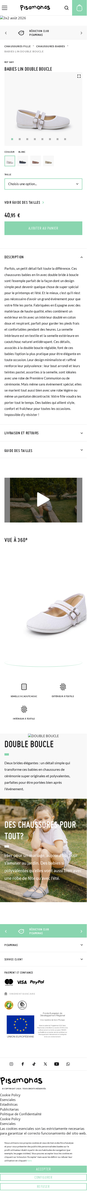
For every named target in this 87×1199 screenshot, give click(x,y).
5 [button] (42, 139)
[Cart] (79, 8)
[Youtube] (56, 1064)
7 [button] (58, 139)
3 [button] (27, 139)
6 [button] (50, 139)
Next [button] (80, 33)
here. (29, 1160)
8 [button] (65, 139)
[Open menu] (4, 8)
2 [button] (20, 139)
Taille (7, 174)
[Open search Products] (66, 8)
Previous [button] (6, 33)
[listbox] (43, 162)
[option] (22, 161)
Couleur (15, 152)
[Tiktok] (34, 1064)
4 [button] (35, 139)
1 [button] (12, 139)
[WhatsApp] (68, 1064)
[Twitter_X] (45, 1064)
